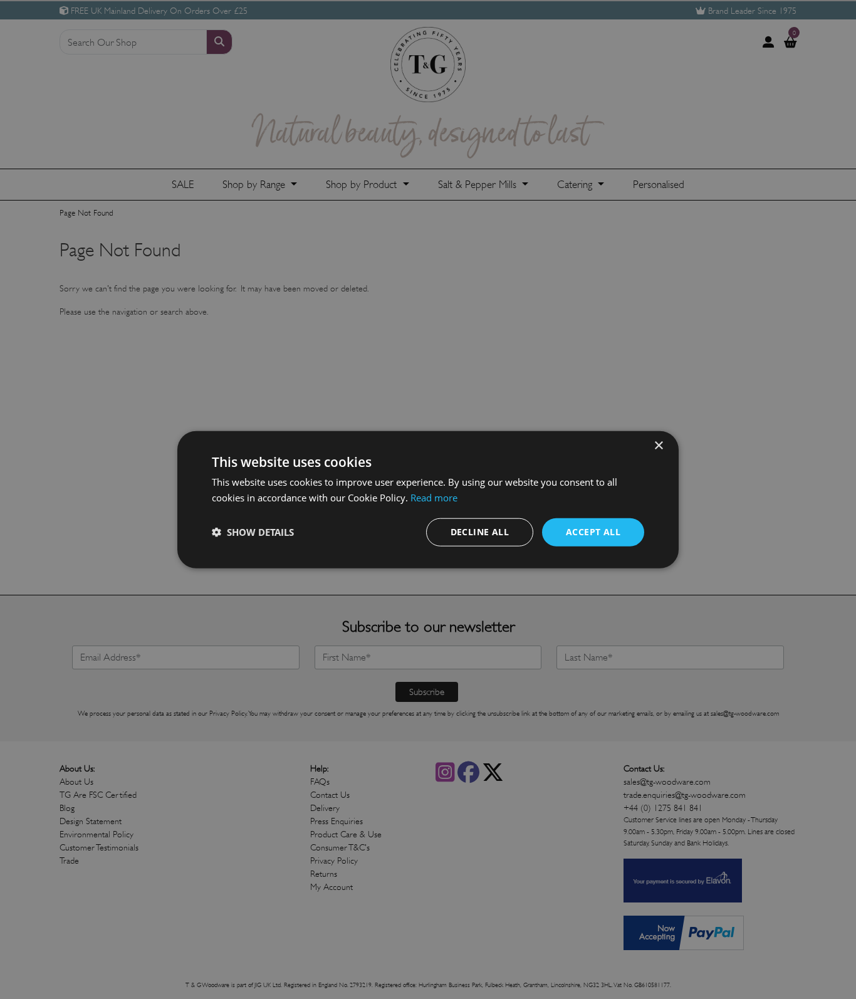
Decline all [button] (480, 532)
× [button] (658, 446)
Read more (433, 497)
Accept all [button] (593, 532)
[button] (253, 532)
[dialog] (428, 499)
